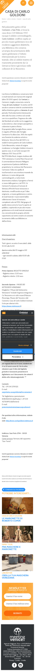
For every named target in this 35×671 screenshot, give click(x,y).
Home (4, 19)
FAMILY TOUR (7, 544)
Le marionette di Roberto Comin (12, 519)
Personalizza (16, 357)
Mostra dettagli (23, 345)
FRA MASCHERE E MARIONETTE (11, 548)
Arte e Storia (11, 19)
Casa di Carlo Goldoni (12, 516)
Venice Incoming (15, 81)
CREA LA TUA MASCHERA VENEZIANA (15, 576)
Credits (23, 660)
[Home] (7, 7)
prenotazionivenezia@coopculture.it (16, 407)
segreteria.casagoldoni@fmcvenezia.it (17, 392)
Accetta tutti (17, 351)
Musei (19, 19)
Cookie (17, 660)
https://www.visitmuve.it (11, 306)
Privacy (11, 660)
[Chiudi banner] (32, 313)
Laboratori (7, 573)
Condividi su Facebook (14, 490)
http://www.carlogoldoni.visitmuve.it (19, 421)
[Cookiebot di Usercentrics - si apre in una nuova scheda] (20, 313)
